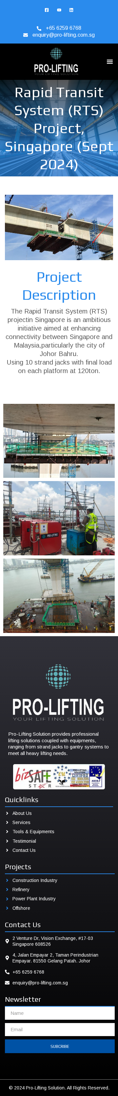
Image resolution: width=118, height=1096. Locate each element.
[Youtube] (59, 10)
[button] (110, 61)
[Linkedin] (71, 10)
